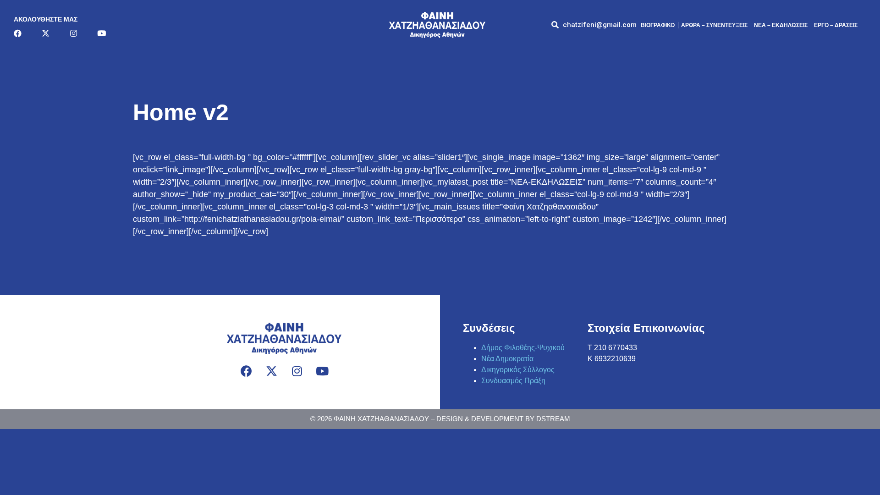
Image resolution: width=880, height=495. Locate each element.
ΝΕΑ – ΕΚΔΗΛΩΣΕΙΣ (781, 25)
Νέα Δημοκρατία (507, 359)
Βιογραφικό (658, 25)
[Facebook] (18, 33)
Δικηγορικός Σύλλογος (518, 370)
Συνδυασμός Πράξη (513, 381)
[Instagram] (73, 33)
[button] (599, 25)
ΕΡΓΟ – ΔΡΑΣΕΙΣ (836, 25)
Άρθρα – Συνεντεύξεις (714, 25)
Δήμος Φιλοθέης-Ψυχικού (523, 348)
